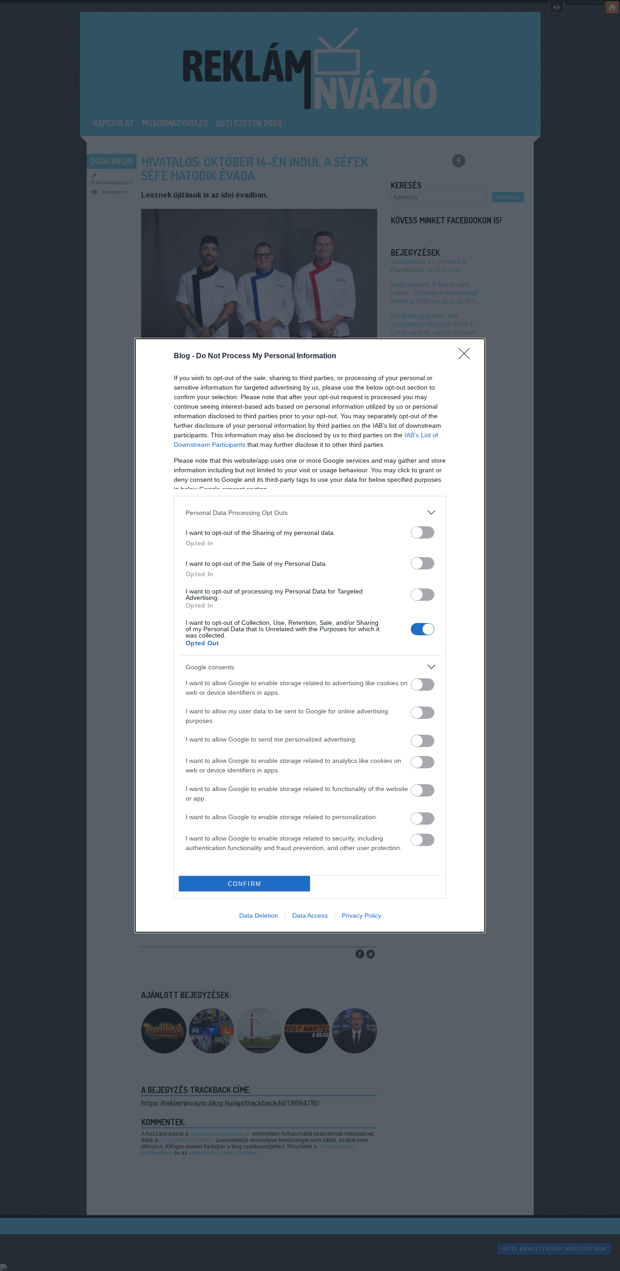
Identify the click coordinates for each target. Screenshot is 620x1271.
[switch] (422, 532)
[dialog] (310, 635)
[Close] (467, 356)
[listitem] (310, 512)
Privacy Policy (361, 915)
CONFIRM (244, 883)
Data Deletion (258, 915)
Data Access (310, 915)
